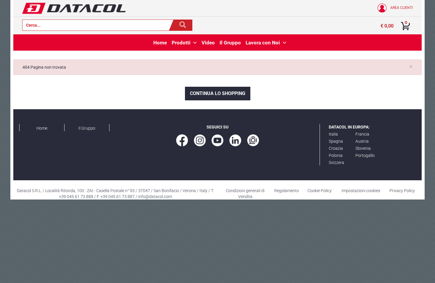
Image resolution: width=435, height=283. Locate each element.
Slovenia (363, 148)
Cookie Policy (319, 190)
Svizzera (336, 162)
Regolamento (286, 190)
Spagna (336, 141)
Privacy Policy (402, 190)
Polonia (336, 155)
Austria (362, 141)
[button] (195, 43)
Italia (333, 134)
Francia (362, 134)
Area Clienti (401, 8)
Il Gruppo (86, 128)
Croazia (336, 148)
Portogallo (365, 155)
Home (41, 128)
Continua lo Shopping (217, 93)
